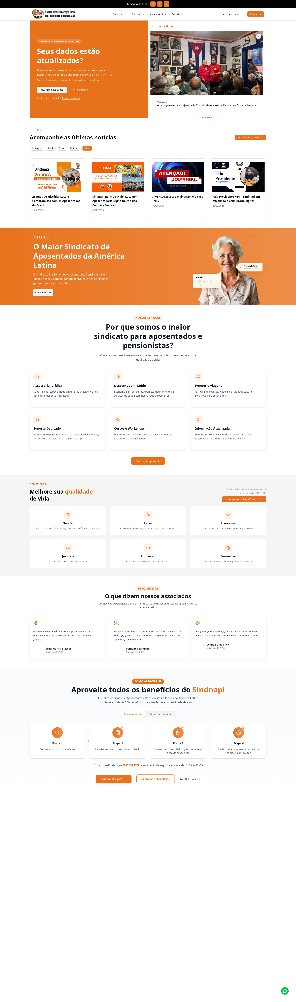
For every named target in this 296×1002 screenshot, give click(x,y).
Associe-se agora (71, 98)
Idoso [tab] (62, 148)
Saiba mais (40, 292)
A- (166, 3)
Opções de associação (160, 713)
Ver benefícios (80, 89)
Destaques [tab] (36, 148)
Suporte (176, 14)
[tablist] (61, 148)
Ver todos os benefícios (241, 499)
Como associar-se (133, 713)
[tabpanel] (148, 186)
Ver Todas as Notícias (250, 137)
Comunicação (157, 14)
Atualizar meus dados (52, 89)
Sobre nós (118, 14)
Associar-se (255, 14)
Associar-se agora (111, 779)
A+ (153, 3)
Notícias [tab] (74, 148)
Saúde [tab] (51, 148)
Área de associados (232, 14)
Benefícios (137, 14)
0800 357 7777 (131, 765)
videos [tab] (87, 148)
